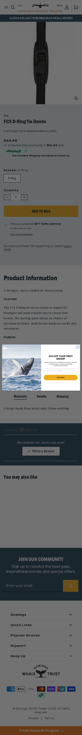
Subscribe (61, 377)
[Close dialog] (77, 347)
